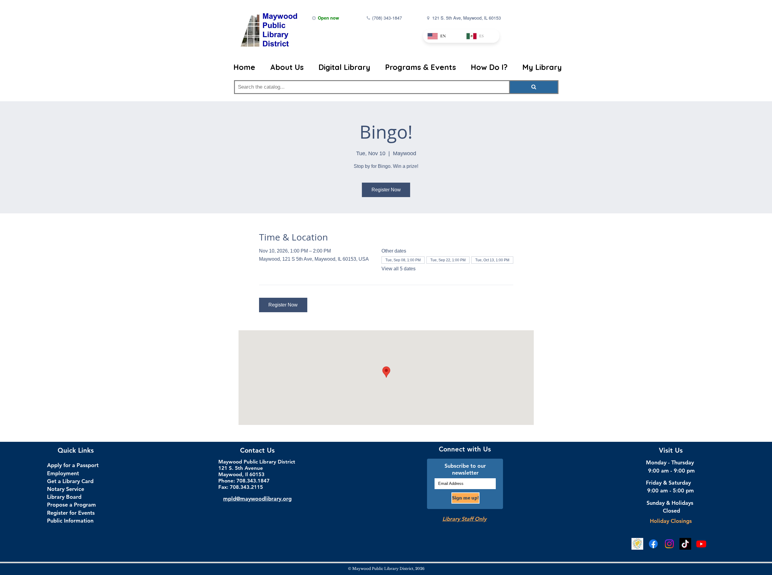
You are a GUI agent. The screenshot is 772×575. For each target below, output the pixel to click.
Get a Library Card (70, 481)
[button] (287, 67)
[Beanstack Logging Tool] (637, 544)
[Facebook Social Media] (653, 544)
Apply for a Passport (73, 465)
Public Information (70, 520)
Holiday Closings (671, 520)
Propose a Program (71, 504)
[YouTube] (701, 544)
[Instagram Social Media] (669, 544)
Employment (63, 473)
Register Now (386, 189)
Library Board (64, 496)
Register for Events (71, 512)
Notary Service (65, 488)
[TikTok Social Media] (685, 544)
